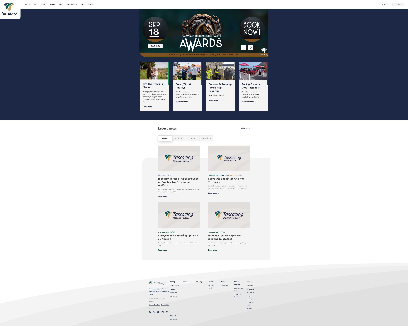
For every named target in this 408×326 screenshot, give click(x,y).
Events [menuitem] (210, 282)
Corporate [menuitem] (250, 285)
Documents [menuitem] (250, 292)
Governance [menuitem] (250, 289)
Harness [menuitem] (172, 289)
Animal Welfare (72, 4)
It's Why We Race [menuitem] (250, 304)
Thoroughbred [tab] (206, 138)
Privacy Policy (165, 305)
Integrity (43, 4)
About (83, 4)
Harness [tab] (192, 138)
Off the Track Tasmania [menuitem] (238, 296)
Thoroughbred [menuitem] (174, 285)
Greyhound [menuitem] (173, 292)
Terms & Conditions (154, 305)
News (61, 4)
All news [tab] (165, 138)
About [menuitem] (249, 282)
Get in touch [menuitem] (174, 319)
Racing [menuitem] (172, 282)
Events (52, 4)
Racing (27, 4)
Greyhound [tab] (179, 138)
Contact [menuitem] (173, 315)
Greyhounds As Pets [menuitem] (238, 289)
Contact (91, 4)
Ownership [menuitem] (173, 296)
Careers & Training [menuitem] (249, 298)
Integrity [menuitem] (199, 282)
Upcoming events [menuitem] (211, 287)
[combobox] (399, 4)
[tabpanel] (204, 199)
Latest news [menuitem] (224, 285)
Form (35, 4)
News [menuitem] (223, 282)
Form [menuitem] (185, 282)
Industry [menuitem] (249, 308)
